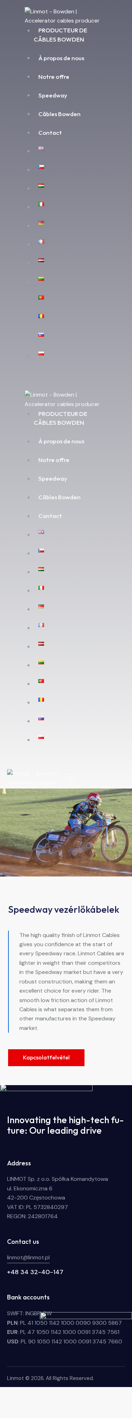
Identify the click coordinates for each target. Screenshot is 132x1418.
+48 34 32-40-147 (35, 1272)
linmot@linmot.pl (28, 1257)
